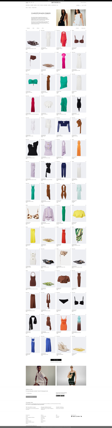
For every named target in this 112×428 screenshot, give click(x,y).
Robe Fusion (58, 70)
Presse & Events (43, 418)
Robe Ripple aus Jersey (44, 48)
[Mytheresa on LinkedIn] (71, 416)
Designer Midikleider (34, 404)
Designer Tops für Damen (40, 404)
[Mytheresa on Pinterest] (74, 416)
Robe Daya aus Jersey (59, 48)
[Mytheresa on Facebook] (73, 416)
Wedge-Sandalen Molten (60, 354)
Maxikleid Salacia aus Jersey (29, 201)
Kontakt (27, 416)
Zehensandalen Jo (43, 70)
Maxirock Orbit (28, 245)
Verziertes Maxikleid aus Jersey (76, 70)
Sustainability (42, 417)
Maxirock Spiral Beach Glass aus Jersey (31, 179)
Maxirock (73, 92)
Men (29, 2)
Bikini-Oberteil (74, 48)
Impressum (57, 417)
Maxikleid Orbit (59, 245)
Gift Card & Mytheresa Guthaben (30, 417)
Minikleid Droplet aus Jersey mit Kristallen (46, 179)
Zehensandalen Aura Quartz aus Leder (31, 48)
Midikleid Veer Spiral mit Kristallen (45, 201)
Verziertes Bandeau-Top (29, 92)
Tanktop (58, 92)
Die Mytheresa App (43, 416)
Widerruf (27, 423)
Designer (30, 7)
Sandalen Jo (73, 354)
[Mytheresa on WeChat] (81, 416)
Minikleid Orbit (59, 332)
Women (27, 2)
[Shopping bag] (85, 5)
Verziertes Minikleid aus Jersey (45, 332)
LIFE (33, 2)
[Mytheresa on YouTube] (78, 416)
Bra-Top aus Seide (28, 332)
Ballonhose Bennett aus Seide (60, 179)
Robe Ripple (73, 201)
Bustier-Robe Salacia (74, 179)
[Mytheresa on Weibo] (79, 416)
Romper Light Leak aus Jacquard (45, 223)
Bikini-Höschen (28, 70)
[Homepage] (56, 2)
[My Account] (82, 5)
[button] (76, 5)
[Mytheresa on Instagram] (76, 416)
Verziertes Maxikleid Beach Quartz (76, 332)
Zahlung (27, 418)
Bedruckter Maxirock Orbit (44, 354)
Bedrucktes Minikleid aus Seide (76, 245)
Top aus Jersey (58, 201)
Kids (31, 2)
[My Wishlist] (84, 5)
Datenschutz (57, 416)
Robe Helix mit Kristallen (44, 92)
